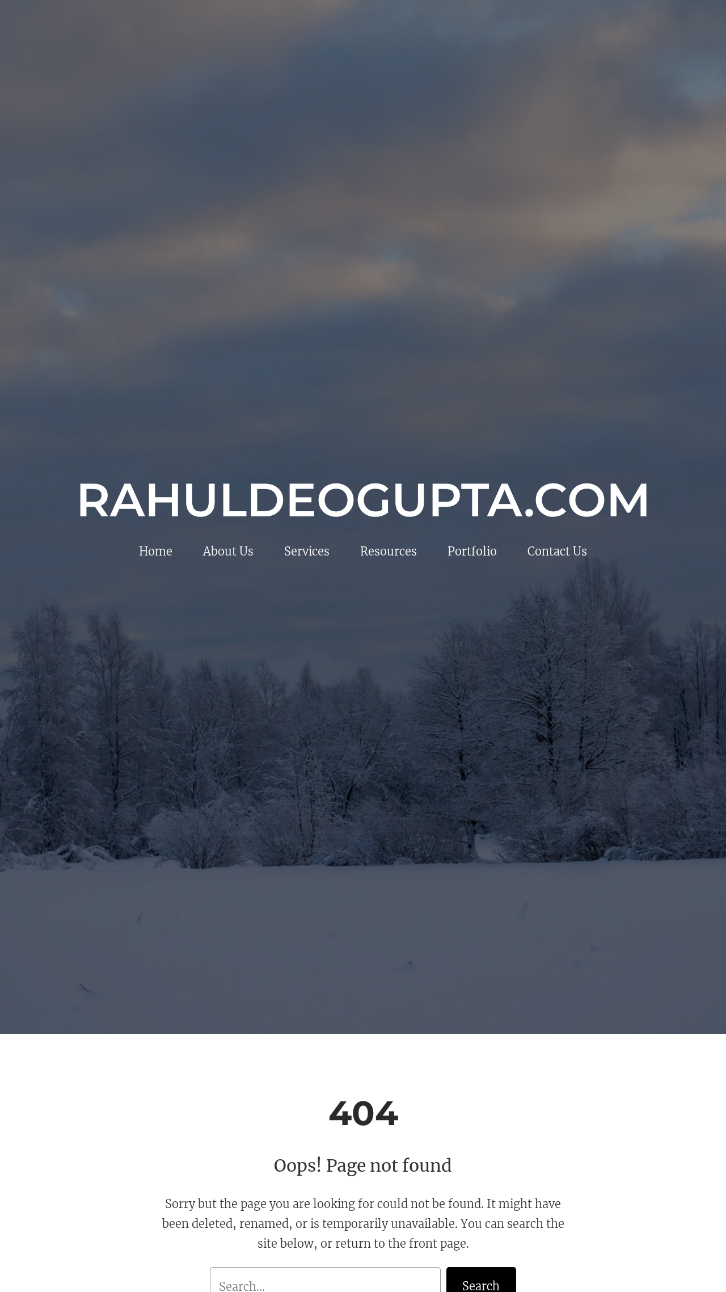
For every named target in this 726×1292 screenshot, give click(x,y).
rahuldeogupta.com (363, 500)
